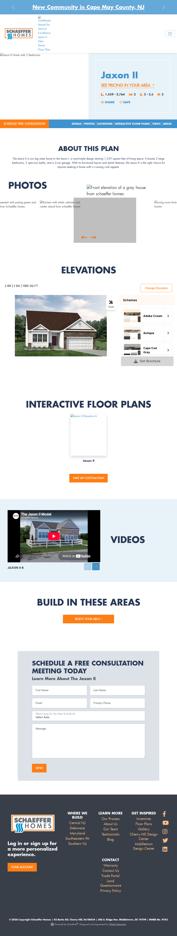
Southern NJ (77, 843)
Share (109, 102)
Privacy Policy (110, 890)
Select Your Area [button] (88, 619)
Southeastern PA (77, 838)
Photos (89, 123)
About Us (111, 824)
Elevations (105, 123)
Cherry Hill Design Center (144, 836)
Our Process (111, 819)
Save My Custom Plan (88, 478)
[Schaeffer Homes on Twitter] (165, 841)
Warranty (110, 865)
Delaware (77, 828)
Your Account (22, 867)
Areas (167, 123)
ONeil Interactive (117, 924)
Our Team (110, 829)
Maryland (77, 833)
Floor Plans (144, 824)
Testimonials (110, 834)
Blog (110, 839)
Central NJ (77, 823)
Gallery (144, 829)
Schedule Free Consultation (24, 124)
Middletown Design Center (143, 846)
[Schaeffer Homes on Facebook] (165, 814)
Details (77, 123)
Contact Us (110, 870)
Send (39, 768)
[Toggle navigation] (170, 33)
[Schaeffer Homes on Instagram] (165, 832)
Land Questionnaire (110, 883)
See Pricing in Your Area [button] (126, 85)
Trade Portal (110, 876)
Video (156, 123)
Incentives (144, 819)
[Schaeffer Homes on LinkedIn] (165, 849)
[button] (84, 237)
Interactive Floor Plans (132, 123)
